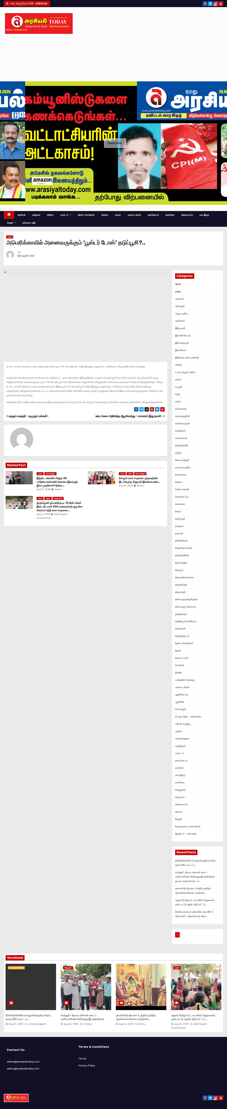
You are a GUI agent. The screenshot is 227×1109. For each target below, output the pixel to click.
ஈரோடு (178, 365)
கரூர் (177, 394)
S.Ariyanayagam (36, 1023)
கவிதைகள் (181, 409)
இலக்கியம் (180, 350)
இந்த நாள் (180, 328)
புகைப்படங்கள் (134, 214)
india (178, 291)
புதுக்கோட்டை (182, 694)
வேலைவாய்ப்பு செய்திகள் (188, 826)
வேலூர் (178, 819)
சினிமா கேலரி (182, 489)
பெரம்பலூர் (180, 709)
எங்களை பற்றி (29, 222)
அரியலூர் (180, 306)
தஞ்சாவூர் (180, 518)
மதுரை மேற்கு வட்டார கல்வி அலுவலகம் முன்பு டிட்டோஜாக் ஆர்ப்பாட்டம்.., (193, 1017)
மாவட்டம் (64, 214)
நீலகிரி (178, 672)
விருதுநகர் (180, 790)
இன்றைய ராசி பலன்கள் (187, 357)
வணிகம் (179, 768)
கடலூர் (178, 387)
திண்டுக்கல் (181, 540)
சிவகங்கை (180, 474)
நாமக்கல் (179, 665)
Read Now (115, 143)
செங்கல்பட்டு (181, 497)
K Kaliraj (87, 1023)
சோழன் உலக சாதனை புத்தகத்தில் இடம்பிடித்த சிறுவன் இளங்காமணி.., (139, 480)
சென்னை (180, 504)
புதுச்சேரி (179, 702)
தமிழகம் (36, 214)
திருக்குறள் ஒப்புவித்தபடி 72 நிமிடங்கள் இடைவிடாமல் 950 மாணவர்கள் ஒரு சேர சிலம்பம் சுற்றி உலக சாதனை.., (59, 506)
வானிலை (180, 782)
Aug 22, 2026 (16, 1023)
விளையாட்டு (187, 214)
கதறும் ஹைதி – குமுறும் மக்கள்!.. (28, 416)
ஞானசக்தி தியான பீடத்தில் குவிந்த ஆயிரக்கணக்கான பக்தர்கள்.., (136, 1017)
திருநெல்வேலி (182, 555)
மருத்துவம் (180, 746)
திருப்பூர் (179, 570)
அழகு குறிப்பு (181, 313)
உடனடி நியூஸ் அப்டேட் (186, 372)
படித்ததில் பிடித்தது (185, 680)
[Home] (9, 215)
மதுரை (48, 498)
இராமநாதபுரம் (182, 343)
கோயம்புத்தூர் (50, 473)
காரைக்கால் (181, 438)
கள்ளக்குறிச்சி (182, 416)
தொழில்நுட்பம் (182, 636)
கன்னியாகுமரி (182, 423)
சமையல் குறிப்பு (183, 467)
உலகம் (118, 214)
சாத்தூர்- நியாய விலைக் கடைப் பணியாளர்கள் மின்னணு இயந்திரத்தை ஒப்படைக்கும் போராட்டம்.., (195, 877)
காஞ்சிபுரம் (180, 430)
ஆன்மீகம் (170, 214)
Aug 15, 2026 (43, 489)
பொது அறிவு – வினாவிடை (188, 716)
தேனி (178, 650)
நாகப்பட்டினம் (182, 658)
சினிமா (50, 214)
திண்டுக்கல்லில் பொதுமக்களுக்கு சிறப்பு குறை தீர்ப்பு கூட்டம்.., (28, 1017)
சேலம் (178, 511)
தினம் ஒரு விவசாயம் (185, 606)
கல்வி (130, 473)
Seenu (58, 489)
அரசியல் (22, 214)
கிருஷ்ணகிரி (181, 445)
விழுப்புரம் (180, 797)
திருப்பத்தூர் (181, 562)
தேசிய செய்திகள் (86, 214)
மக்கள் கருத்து (182, 724)
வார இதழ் (204, 214)
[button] (4, 143)
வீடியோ (104, 214)
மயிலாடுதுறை (182, 738)
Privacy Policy (86, 1065)
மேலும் (10, 222)
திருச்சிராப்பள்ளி (183, 548)
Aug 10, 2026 (126, 485)
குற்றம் (178, 453)
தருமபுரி (179, 533)
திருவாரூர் (180, 592)
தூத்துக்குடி (181, 614)
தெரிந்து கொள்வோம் (185, 621)
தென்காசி (180, 628)
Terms (82, 1058)
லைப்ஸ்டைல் (153, 214)
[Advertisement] (113, 58)
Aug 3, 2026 (43, 514)
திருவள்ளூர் (181, 584)
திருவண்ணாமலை (184, 577)
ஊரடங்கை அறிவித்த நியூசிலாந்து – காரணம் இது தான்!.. (129, 416)
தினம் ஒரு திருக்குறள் (186, 599)
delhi (178, 284)
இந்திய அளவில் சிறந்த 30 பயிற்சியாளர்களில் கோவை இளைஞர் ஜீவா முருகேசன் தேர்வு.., (57, 481)
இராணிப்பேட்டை (183, 335)
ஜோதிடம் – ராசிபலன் (185, 833)
